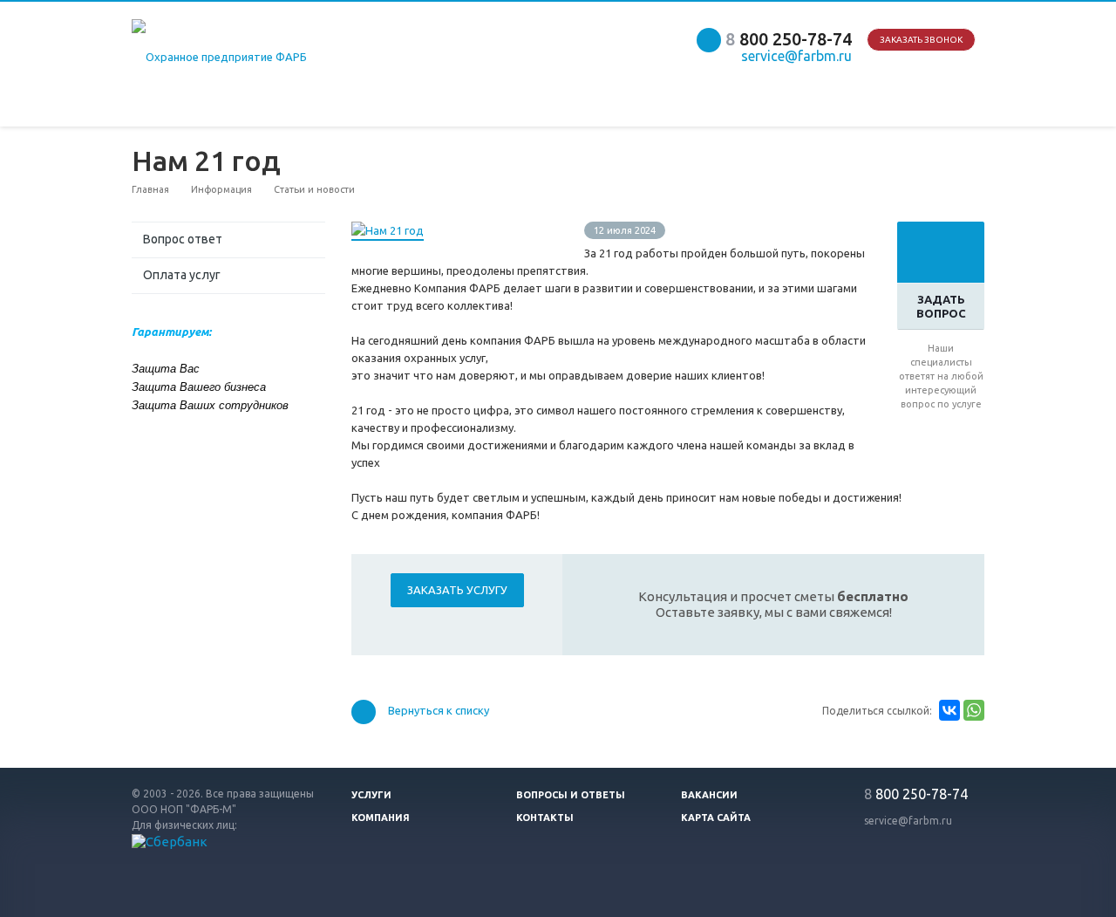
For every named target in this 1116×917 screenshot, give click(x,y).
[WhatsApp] (973, 710)
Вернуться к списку (438, 711)
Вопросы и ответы (570, 795)
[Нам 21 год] (387, 230)
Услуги (371, 795)
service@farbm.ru (908, 820)
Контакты (545, 817)
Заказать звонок (921, 39)
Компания (380, 817)
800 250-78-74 (788, 39)
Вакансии (709, 795)
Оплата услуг (182, 275)
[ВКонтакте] (949, 710)
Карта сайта (716, 817)
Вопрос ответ (182, 239)
